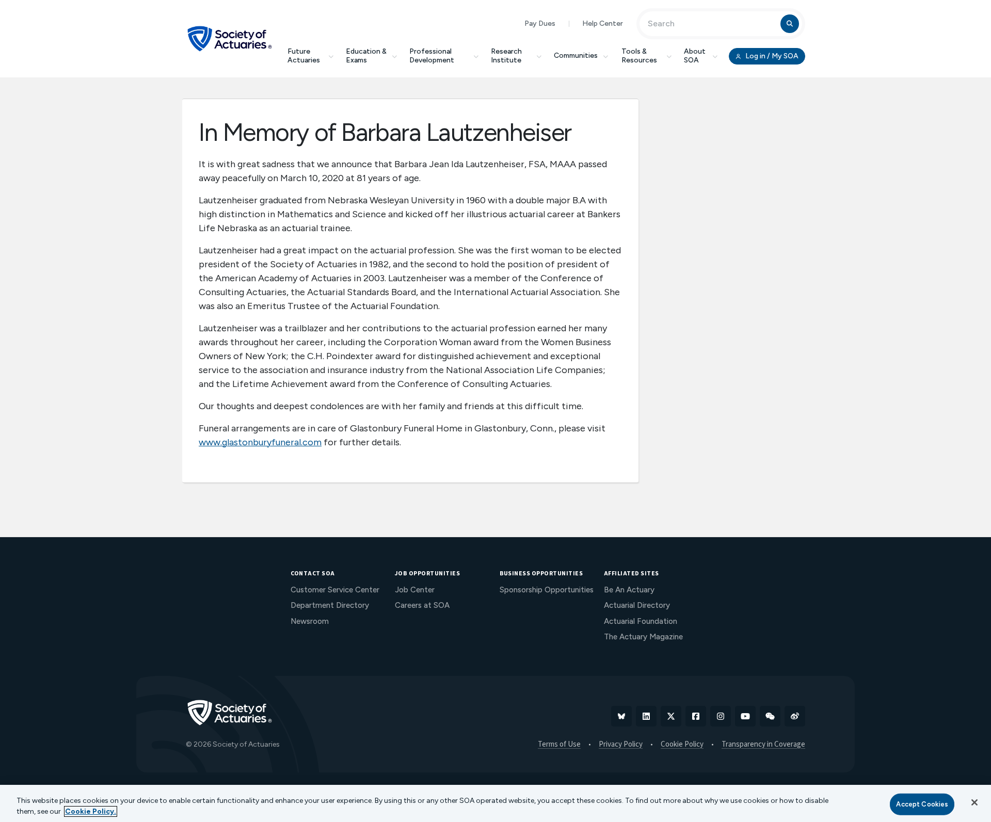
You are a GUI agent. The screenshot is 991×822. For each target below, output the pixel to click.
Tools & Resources (639, 56)
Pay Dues (539, 23)
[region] (495, 803)
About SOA (695, 56)
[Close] (974, 802)
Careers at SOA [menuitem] (422, 605)
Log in (771, 56)
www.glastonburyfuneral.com (260, 442)
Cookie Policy (682, 744)
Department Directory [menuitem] (330, 605)
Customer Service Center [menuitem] (335, 589)
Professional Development (431, 56)
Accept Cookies (922, 804)
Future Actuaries (303, 56)
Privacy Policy (621, 744)
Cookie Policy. (90, 811)
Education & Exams (366, 56)
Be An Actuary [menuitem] (629, 589)
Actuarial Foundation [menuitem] (640, 621)
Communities (576, 55)
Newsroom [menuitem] (310, 621)
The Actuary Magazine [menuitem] (643, 636)
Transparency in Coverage (763, 744)
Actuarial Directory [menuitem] (637, 605)
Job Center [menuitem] (415, 589)
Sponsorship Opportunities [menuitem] (547, 589)
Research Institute (506, 56)
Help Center (602, 23)
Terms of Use (559, 744)
